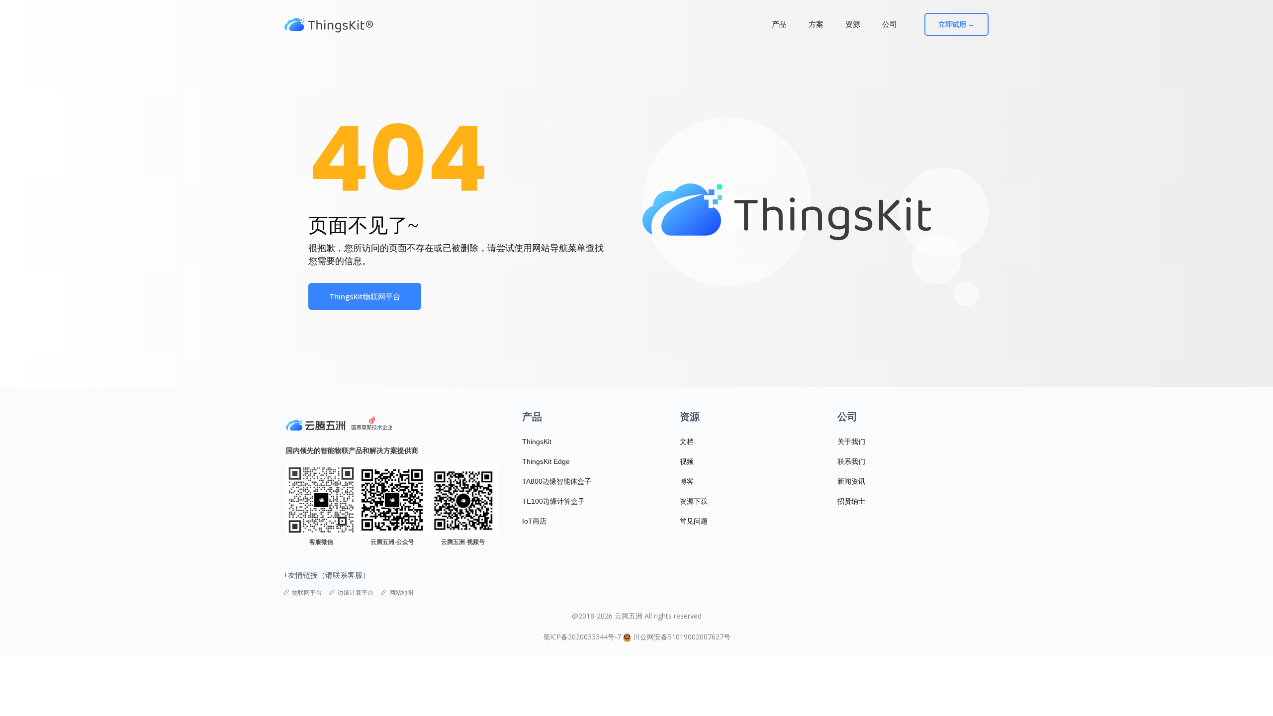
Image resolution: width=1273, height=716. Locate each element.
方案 (816, 24)
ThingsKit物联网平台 (364, 296)
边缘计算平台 (355, 592)
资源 (852, 24)
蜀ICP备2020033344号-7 (582, 636)
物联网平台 (307, 592)
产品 (779, 24)
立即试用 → (956, 24)
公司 (889, 24)
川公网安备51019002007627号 (681, 636)
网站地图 (401, 592)
